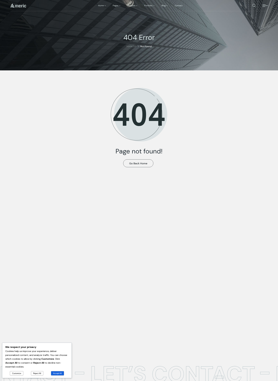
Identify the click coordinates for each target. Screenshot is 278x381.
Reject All (37, 373)
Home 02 (131, 46)
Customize (16, 373)
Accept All (57, 373)
